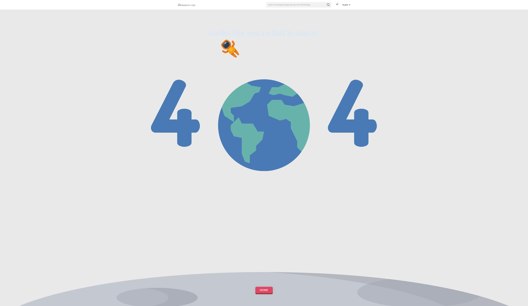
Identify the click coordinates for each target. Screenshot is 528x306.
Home (264, 290)
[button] (299, 5)
